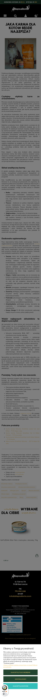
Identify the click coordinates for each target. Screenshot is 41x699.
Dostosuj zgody (20, 679)
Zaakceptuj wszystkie (20, 686)
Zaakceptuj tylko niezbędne (20, 672)
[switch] (5, 694)
